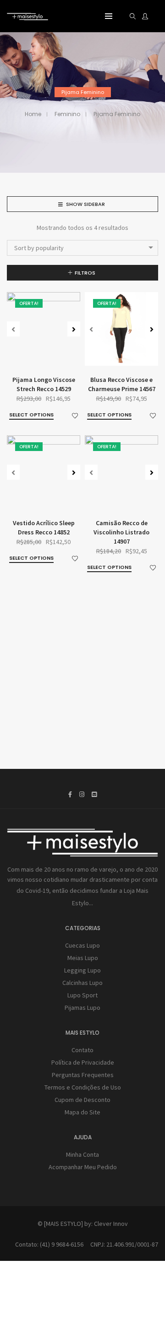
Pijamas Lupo (82, 1007)
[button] (73, 329)
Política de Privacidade (82, 1062)
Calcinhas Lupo (82, 982)
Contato (83, 1050)
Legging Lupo (82, 970)
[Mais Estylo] (27, 16)
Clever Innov (111, 1223)
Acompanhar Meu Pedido (83, 1167)
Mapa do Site (82, 1112)
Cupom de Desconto (82, 1100)
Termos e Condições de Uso (82, 1087)
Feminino (67, 114)
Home (33, 114)
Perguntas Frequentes (83, 1075)
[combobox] (82, 248)
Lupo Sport (82, 995)
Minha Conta (82, 1154)
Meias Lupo (82, 958)
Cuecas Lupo (82, 945)
